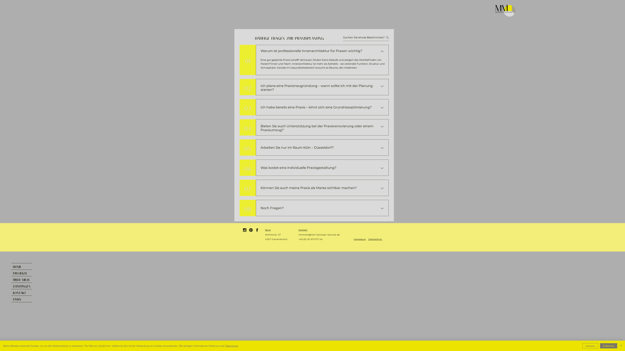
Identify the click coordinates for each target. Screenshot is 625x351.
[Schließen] (621, 345)
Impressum (360, 239)
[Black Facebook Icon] (257, 230)
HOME (17, 266)
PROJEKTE (20, 272)
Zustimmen (608, 345)
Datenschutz (375, 239)
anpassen (590, 345)
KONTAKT (19, 292)
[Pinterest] (251, 230)
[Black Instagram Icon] (244, 230)
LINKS (17, 298)
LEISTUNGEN (21, 285)
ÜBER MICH (21, 279)
